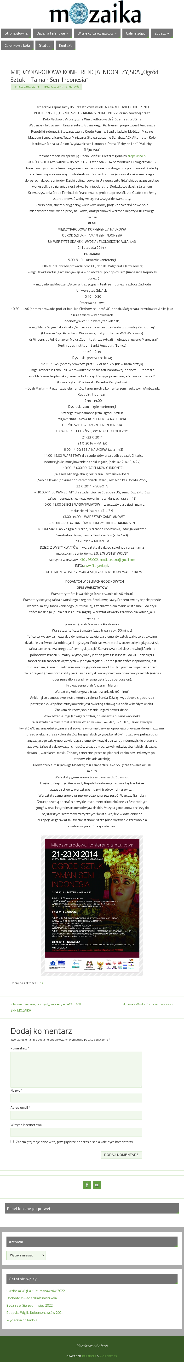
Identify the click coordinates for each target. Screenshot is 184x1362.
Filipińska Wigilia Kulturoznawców (147, 1004)
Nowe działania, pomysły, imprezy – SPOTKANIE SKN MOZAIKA (47, 1007)
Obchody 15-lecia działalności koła (31, 1298)
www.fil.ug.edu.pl (95, 565)
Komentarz (20, 1048)
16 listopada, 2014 (26, 86)
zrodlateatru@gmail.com (117, 559)
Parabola (89, 1356)
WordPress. (109, 1356)
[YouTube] (97, 1185)
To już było (72, 86)
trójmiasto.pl (137, 156)
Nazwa (17, 1090)
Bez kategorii (53, 86)
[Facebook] (87, 1185)
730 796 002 (88, 559)
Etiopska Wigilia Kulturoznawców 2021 (34, 1312)
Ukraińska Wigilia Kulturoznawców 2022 (35, 1290)
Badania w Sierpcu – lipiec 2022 (29, 1305)
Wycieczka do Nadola (21, 1320)
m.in (30, 667)
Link (40, 983)
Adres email (20, 1107)
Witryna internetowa (26, 1124)
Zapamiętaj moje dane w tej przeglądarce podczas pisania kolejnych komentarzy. (74, 1141)
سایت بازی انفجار (14, 581)
